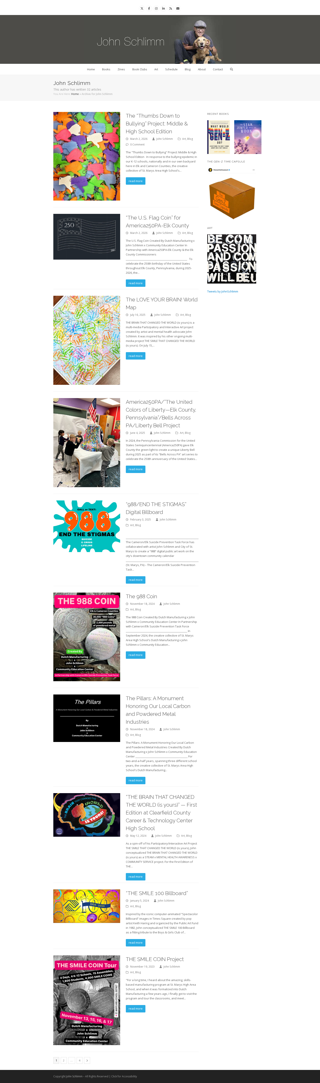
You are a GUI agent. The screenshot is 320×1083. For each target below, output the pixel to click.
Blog (187, 69)
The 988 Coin (141, 596)
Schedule (171, 69)
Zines (121, 69)
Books (106, 69)
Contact (218, 69)
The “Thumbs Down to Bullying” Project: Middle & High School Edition (157, 124)
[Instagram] (156, 8)
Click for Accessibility (124, 1076)
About (202, 69)
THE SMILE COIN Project (155, 959)
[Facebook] (149, 8)
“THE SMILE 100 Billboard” (157, 893)
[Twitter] (141, 8)
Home (91, 69)
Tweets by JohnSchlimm (222, 291)
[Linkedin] (163, 8)
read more (136, 181)
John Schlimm (164, 139)
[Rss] (170, 8)
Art (156, 69)
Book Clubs (139, 69)
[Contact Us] (177, 8)
